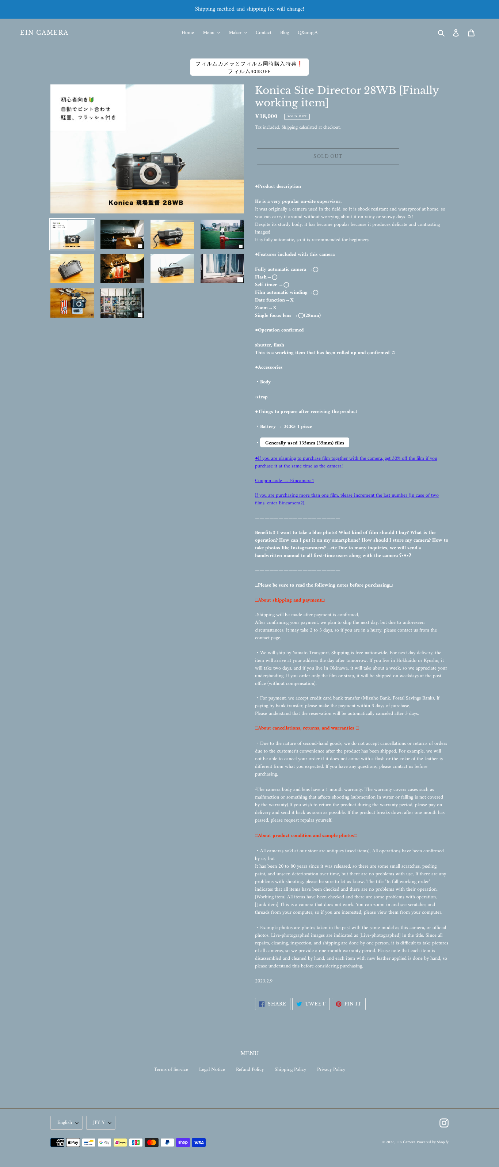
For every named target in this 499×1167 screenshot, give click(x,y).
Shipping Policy (290, 1069)
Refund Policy (250, 1069)
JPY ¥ (99, 1122)
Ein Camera (44, 32)
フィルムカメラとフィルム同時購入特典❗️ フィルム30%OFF (249, 68)
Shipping (290, 127)
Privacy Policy (331, 1069)
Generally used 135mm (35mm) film (304, 443)
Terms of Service (171, 1069)
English (64, 1122)
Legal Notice (212, 1069)
